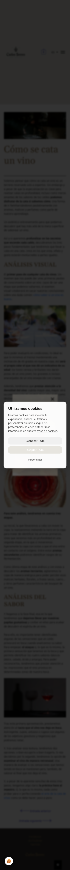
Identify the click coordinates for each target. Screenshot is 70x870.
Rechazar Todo (35, 440)
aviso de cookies (47, 430)
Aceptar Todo (35, 449)
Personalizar (35, 459)
